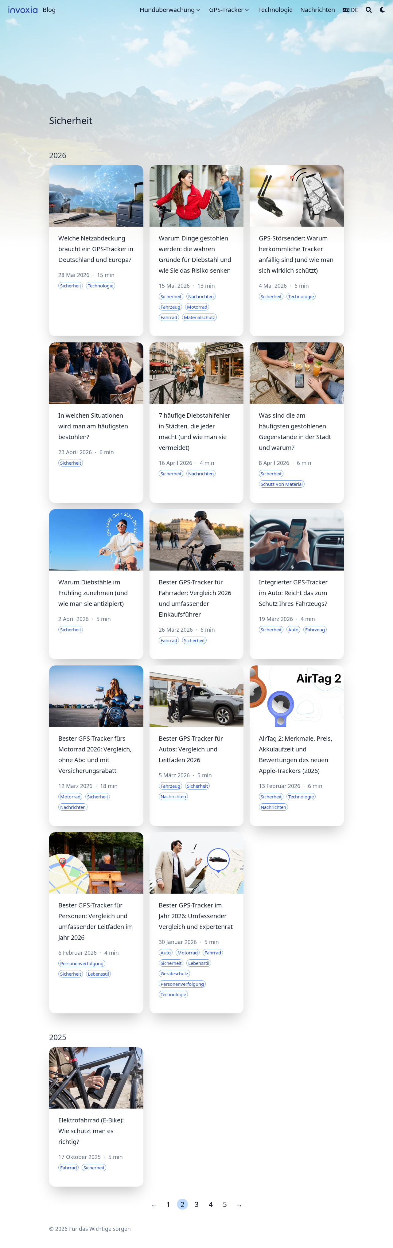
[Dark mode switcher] (382, 10)
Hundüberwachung (167, 10)
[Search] (369, 10)
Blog (49, 10)
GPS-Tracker (226, 10)
